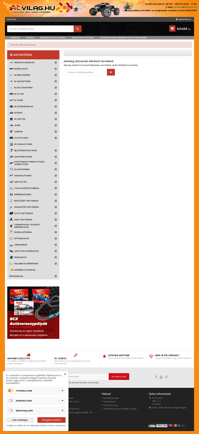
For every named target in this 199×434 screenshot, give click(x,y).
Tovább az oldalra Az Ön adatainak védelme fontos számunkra (35, 425)
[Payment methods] (170, 425)
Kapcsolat (11, 19)
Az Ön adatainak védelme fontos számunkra (123, 37)
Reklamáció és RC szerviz (53, 37)
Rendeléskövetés (111, 398)
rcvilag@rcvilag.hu (185, 7)
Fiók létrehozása (110, 405)
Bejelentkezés (109, 401)
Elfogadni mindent (51, 420)
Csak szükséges (20, 420)
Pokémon (15, 37)
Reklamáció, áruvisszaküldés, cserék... (120, 408)
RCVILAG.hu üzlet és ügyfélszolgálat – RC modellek (73, 413)
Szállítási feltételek (83, 37)
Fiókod (106, 394)
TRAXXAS (30, 37)
